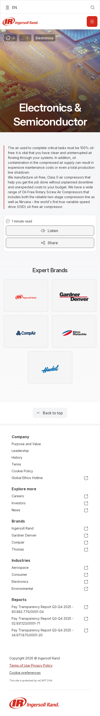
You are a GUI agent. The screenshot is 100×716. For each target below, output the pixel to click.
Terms (16, 464)
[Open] (92, 21)
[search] (92, 7)
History (17, 457)
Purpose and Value (26, 444)
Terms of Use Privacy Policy (31, 665)
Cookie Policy (22, 471)
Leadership (20, 451)
